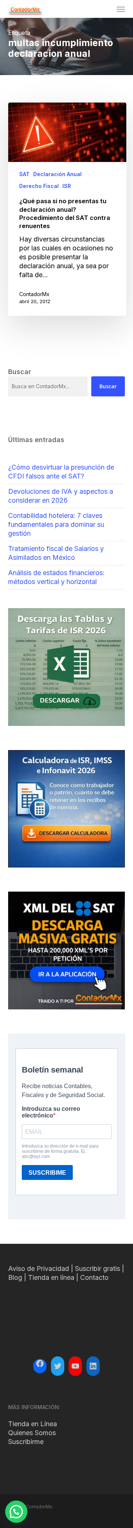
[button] (121, 9)
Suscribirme (26, 1442)
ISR (66, 186)
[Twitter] (57, 1366)
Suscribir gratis (97, 1268)
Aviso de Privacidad (38, 1268)
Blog (15, 1277)
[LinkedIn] (93, 1366)
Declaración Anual (57, 174)
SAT (24, 174)
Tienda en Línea (32, 1424)
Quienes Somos (32, 1433)
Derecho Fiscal (39, 186)
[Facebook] (40, 1364)
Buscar (108, 386)
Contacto (94, 1277)
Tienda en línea (51, 1277)
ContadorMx (34, 294)
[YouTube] (75, 1366)
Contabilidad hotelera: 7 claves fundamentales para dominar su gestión (56, 524)
